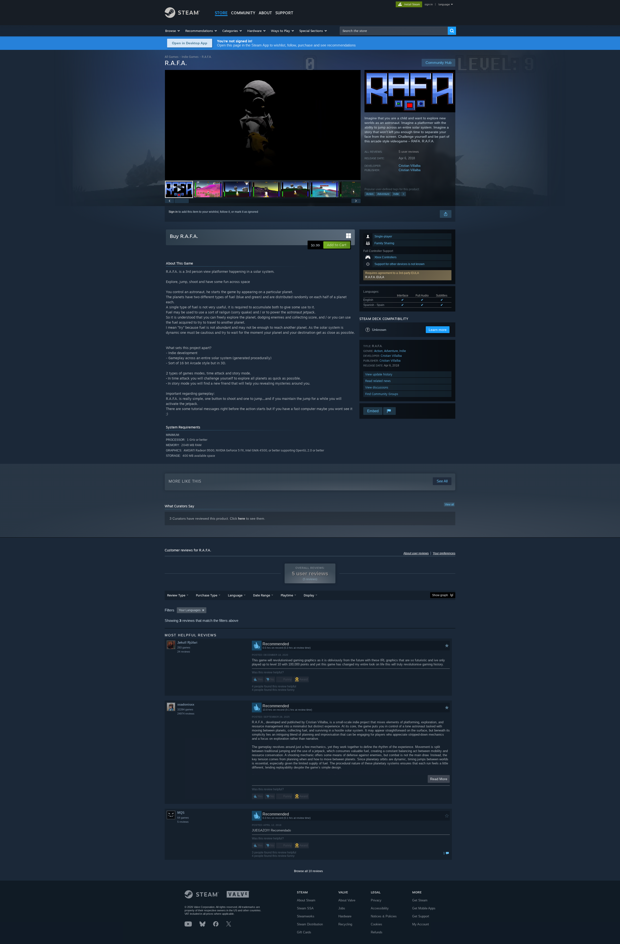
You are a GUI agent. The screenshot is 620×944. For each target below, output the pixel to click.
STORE (221, 12)
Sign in (173, 211)
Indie (396, 193)
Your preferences (444, 553)
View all (449, 504)
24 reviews (183, 651)
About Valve (346, 900)
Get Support (420, 916)
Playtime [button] (287, 595)
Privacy (376, 900)
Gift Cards (304, 932)
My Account (420, 924)
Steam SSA (305, 908)
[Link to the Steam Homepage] (182, 17)
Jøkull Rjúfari (187, 642)
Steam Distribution (310, 924)
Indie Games (190, 57)
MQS (181, 813)
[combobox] (394, 31)
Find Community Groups (381, 394)
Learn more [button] (438, 330)
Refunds (376, 932)
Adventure (383, 193)
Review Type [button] (176, 595)
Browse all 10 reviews (308, 871)
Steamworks (305, 916)
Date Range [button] (261, 595)
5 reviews (183, 821)
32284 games (185, 709)
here (241, 518)
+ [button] (403, 193)
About (265, 12)
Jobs (341, 908)
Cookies (376, 924)
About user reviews (416, 553)
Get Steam (419, 900)
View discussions (376, 387)
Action (369, 193)
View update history (378, 374)
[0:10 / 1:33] (263, 125)
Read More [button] (438, 779)
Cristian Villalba (409, 165)
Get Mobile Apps (423, 908)
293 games (183, 647)
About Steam (306, 900)
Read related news (378, 381)
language (444, 4)
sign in (429, 4)
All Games (171, 57)
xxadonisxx (185, 704)
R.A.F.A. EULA (374, 277)
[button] (173, 30)
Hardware (344, 916)
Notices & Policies (384, 916)
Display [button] (309, 595)
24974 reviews (185, 713)
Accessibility (380, 908)
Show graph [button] (440, 595)
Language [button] (235, 595)
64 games (183, 817)
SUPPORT (284, 12)
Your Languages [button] (190, 610)
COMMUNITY (243, 12)
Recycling (345, 924)
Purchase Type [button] (206, 595)
